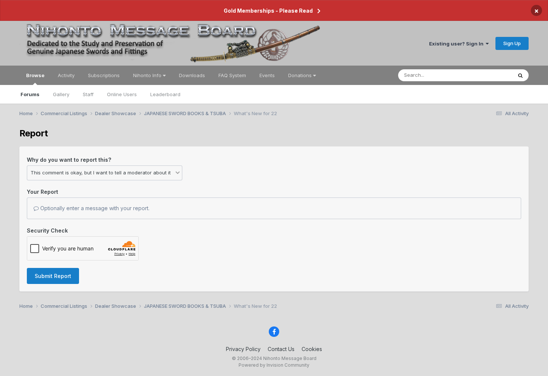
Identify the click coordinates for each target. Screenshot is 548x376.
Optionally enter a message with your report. (94, 208)
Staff (88, 94)
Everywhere (489, 75)
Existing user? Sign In (457, 44)
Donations (300, 75)
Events (267, 75)
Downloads (192, 75)
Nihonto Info (148, 75)
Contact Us (281, 349)
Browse (35, 75)
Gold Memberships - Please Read (268, 10)
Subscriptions (104, 75)
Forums (30, 94)
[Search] (520, 75)
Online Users (122, 94)
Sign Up (512, 43)
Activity (66, 75)
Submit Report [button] (53, 276)
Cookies (312, 349)
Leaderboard (165, 94)
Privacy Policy (243, 349)
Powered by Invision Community (274, 365)
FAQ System (232, 75)
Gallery (61, 94)
